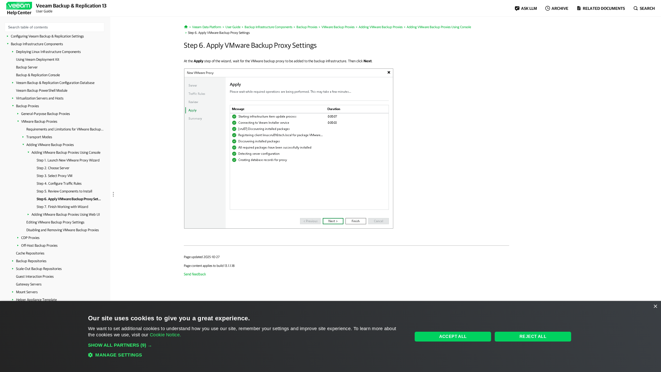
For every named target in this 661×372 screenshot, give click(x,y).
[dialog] (330, 336)
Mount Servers (27, 292)
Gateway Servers (29, 284)
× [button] (655, 306)
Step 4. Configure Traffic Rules (59, 183)
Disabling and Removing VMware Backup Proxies (62, 230)
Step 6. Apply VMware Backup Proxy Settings (69, 199)
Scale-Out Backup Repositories (39, 269)
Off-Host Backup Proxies (39, 245)
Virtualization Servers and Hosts (40, 98)
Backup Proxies (27, 106)
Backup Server (27, 67)
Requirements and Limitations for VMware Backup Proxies (65, 129)
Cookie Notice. (165, 334)
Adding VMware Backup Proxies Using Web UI (66, 214)
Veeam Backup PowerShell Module (41, 90)
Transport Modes (39, 137)
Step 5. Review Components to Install (64, 191)
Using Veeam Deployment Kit (37, 59)
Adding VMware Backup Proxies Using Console (66, 152)
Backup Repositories (31, 261)
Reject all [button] (533, 336)
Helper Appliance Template (36, 300)
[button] (245, 345)
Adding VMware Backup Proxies (50, 145)
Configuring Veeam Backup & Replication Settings (47, 36)
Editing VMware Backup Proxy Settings (55, 222)
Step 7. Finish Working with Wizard (62, 207)
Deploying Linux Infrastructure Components (48, 52)
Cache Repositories (30, 253)
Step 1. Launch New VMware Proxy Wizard (68, 160)
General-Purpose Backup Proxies (45, 114)
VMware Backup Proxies (39, 121)
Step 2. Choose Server (53, 168)
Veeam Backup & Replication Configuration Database (55, 83)
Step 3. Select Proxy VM (54, 176)
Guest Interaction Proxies (35, 276)
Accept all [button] (453, 336)
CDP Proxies (30, 238)
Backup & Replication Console (38, 75)
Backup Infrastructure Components (37, 44)
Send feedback (195, 274)
